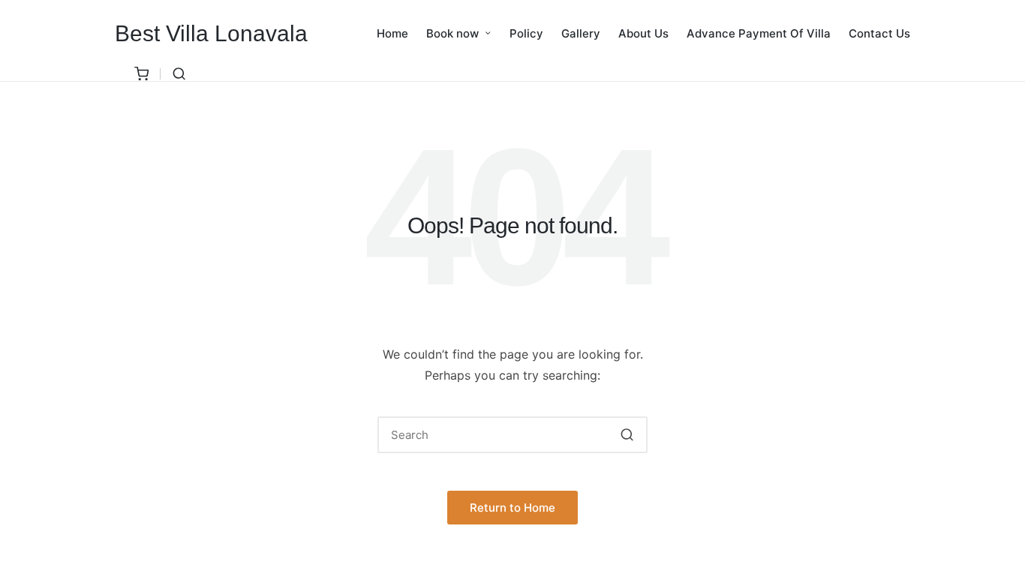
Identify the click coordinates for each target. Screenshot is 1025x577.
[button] (627, 434)
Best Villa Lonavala (211, 33)
